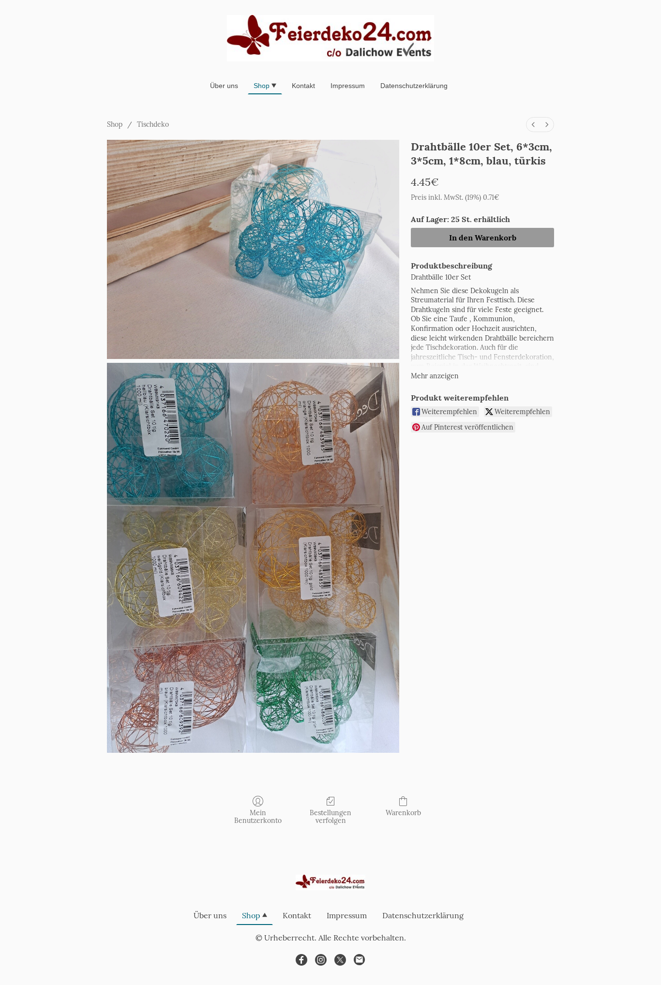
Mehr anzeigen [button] (435, 376)
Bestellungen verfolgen (330, 816)
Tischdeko (153, 124)
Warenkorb (403, 812)
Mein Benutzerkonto (258, 816)
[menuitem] (533, 125)
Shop (114, 124)
